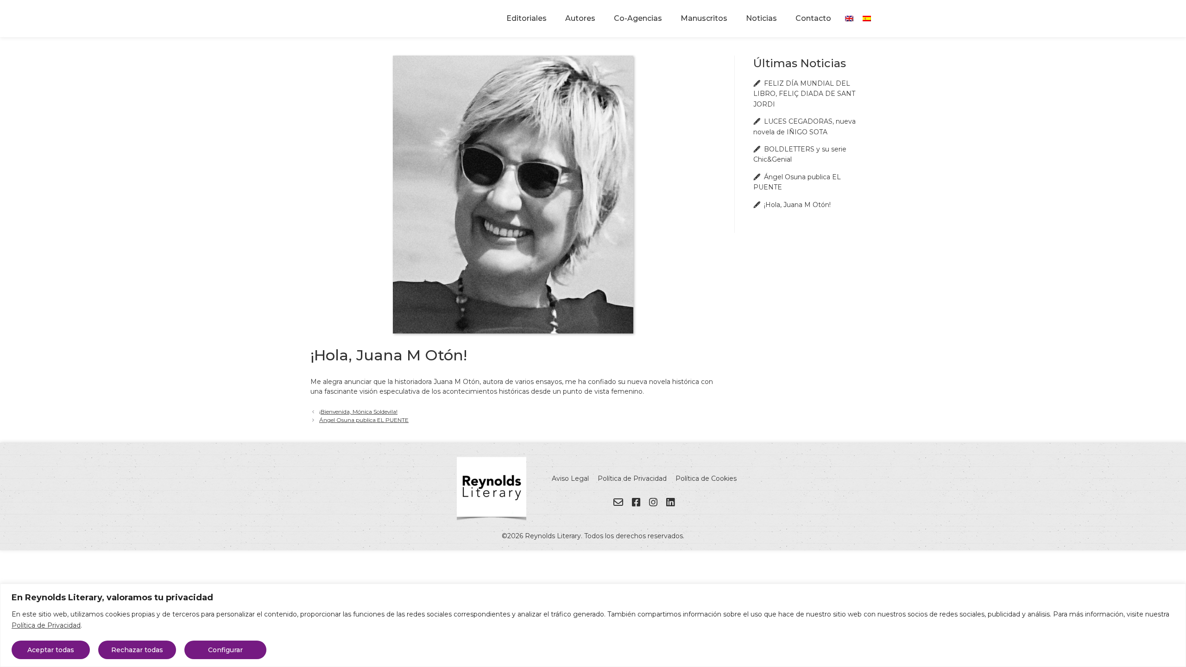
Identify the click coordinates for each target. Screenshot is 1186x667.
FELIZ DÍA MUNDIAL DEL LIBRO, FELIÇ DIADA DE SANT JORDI (804, 93)
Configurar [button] (225, 650)
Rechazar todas (137, 650)
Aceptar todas (50, 650)
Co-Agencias (638, 18)
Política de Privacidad (46, 625)
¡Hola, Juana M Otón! (797, 205)
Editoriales (526, 18)
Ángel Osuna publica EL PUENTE (364, 419)
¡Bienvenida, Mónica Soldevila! (358, 411)
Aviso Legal (570, 478)
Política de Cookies (706, 478)
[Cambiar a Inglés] (849, 18)
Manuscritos (704, 18)
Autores (580, 18)
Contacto (813, 18)
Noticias (761, 18)
